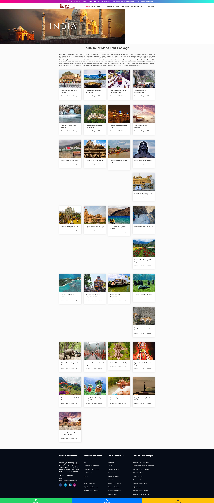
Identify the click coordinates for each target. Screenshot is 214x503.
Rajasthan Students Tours (140, 483)
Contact (151, 6)
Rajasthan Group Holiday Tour (92, 490)
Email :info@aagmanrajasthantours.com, (124, 1)
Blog (85, 462)
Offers (143, 6)
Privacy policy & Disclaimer (91, 469)
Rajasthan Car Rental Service (141, 469)
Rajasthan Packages (114, 487)
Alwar (109, 480)
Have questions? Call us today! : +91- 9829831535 (96, 1)
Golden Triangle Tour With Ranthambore (143, 465)
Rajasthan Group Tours (114, 483)
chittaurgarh (116, 476)
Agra (114, 472)
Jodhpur (110, 469)
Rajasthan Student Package (140, 490)
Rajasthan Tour (137, 487)
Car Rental (134, 6)
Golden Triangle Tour (138, 472)
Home (88, 6)
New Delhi (111, 462)
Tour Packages (113, 6)
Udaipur (110, 472)
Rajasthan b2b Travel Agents (91, 487)
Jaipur (110, 465)
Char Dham (124, 6)
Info (93, 6)
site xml (86, 480)
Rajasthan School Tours (114, 490)
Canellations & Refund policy (91, 465)
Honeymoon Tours (138, 480)
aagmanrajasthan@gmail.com (145, 1)
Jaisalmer (116, 469)
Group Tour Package (89, 483)
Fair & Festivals (88, 472)
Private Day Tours (138, 476)
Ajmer (114, 480)
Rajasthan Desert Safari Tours (141, 462)
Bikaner (110, 476)
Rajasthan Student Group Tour (141, 494)
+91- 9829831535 (76, 1)
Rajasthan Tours (112, 494)
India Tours (100, 6)
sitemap (86, 476)
